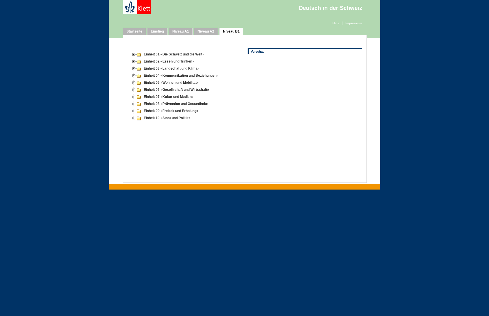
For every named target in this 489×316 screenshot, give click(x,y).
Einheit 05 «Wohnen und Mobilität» (171, 83)
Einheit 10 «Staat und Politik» (167, 118)
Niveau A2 (206, 31)
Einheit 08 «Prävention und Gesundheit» (176, 104)
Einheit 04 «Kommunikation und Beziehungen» (181, 76)
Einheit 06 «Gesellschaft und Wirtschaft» (176, 90)
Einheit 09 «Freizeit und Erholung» (171, 111)
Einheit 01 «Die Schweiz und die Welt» (174, 54)
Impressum (354, 23)
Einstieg (157, 31)
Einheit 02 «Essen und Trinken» (169, 61)
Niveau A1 (180, 31)
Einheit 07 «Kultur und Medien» (169, 97)
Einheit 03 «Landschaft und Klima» (172, 68)
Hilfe (336, 23)
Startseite (134, 31)
